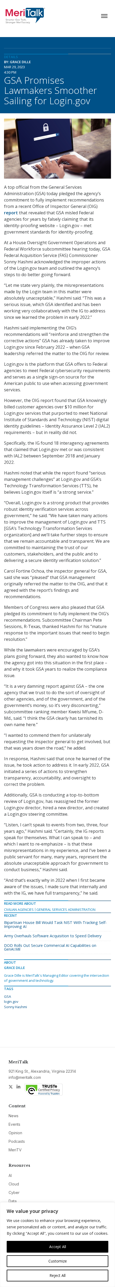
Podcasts (17, 1141)
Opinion (15, 1133)
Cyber (14, 1192)
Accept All (57, 1246)
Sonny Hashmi (15, 1006)
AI (10, 1175)
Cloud (14, 1184)
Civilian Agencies (19, 909)
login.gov (11, 1001)
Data (13, 1201)
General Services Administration (65, 909)
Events (14, 1124)
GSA (7, 996)
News (13, 1115)
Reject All (57, 1275)
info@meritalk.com (25, 1077)
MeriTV (15, 1150)
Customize (57, 1261)
